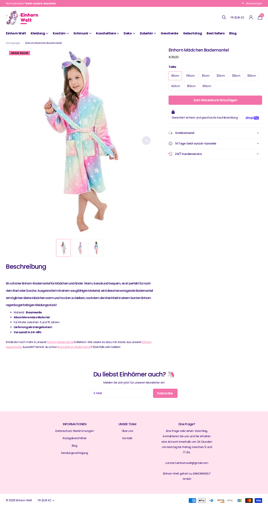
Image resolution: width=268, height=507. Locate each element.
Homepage (13, 43)
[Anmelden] (251, 17)
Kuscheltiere (106, 33)
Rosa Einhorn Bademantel (74, 347)
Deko (128, 33)
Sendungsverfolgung (74, 453)
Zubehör (146, 33)
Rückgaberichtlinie (74, 438)
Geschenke (169, 33)
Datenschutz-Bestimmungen (74, 431)
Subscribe (165, 393)
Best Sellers (215, 33)
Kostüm (59, 33)
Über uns (127, 431)
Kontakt (127, 438)
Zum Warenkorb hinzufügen (215, 100)
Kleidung (38, 33)
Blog (232, 33)
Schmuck (80, 33)
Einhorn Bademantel (60, 342)
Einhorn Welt (16, 33)
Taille (172, 67)
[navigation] (63, 248)
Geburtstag (192, 33)
